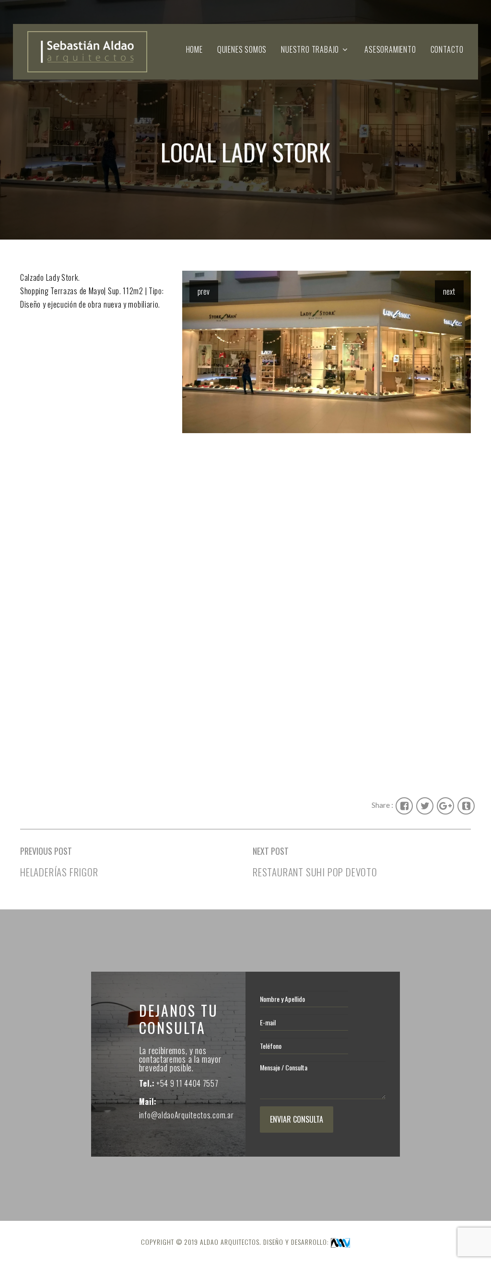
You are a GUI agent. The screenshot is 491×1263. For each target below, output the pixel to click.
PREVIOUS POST (46, 851)
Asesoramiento (390, 49)
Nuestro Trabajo (310, 49)
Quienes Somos (242, 49)
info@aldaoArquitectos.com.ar (186, 1115)
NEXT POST (271, 851)
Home (194, 49)
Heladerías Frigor (59, 871)
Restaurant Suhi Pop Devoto (315, 871)
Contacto (447, 49)
